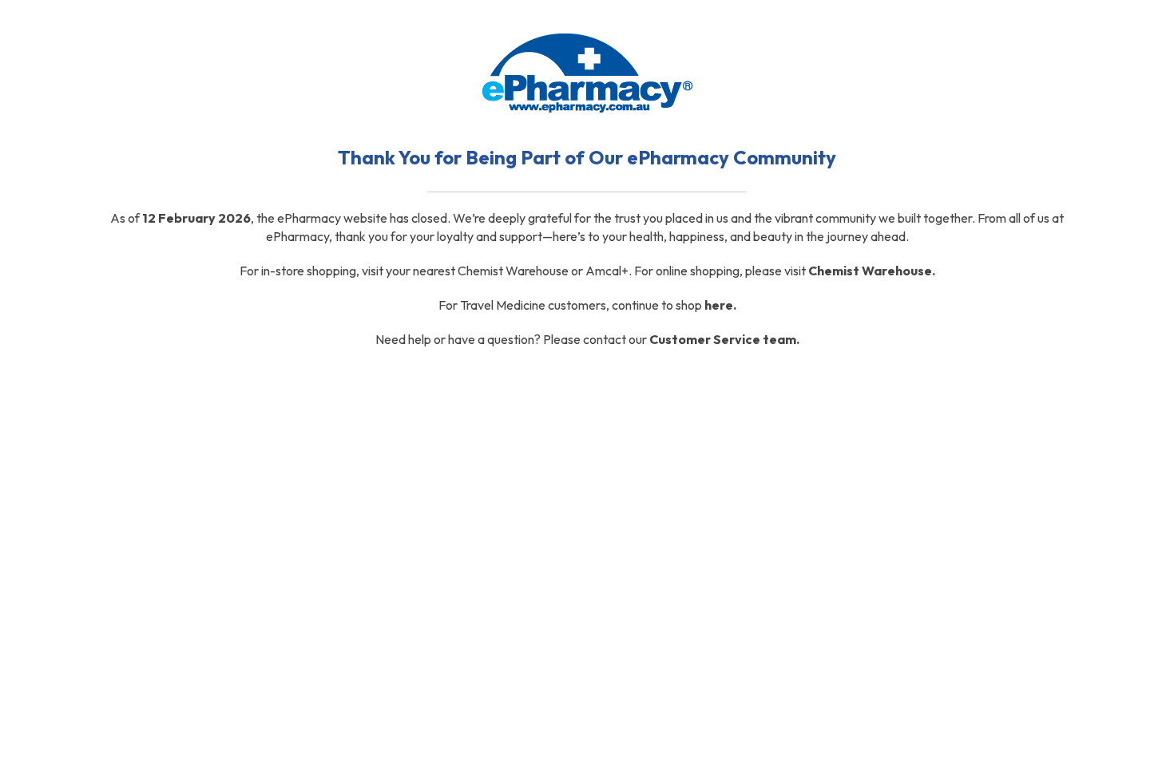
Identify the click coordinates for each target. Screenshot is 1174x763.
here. (720, 305)
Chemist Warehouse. (871, 271)
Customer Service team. (724, 339)
